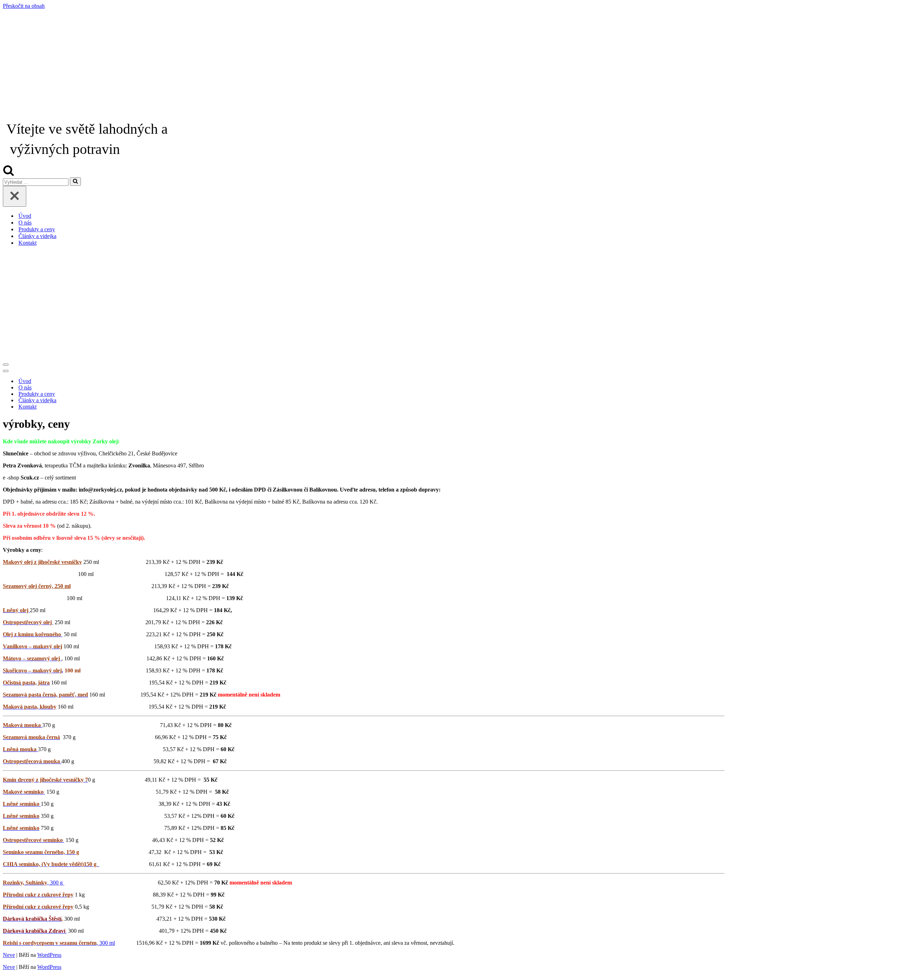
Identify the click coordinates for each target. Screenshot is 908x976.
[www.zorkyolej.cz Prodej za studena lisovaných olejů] (454, 63)
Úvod (24, 216)
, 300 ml (105, 943)
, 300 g (33, 883)
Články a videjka (37, 236)
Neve (9, 955)
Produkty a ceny (36, 229)
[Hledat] (8, 174)
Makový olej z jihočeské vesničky (42, 562)
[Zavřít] (14, 196)
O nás (25, 223)
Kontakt (27, 243)
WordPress (49, 955)
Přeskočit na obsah (24, 6)
